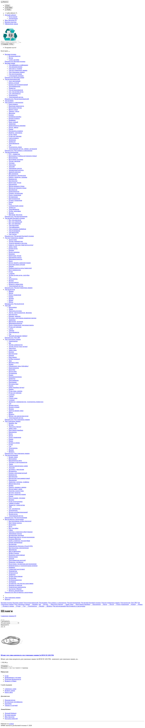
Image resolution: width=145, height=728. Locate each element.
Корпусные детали (15, 182)
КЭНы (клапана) (14, 359)
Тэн (10, 145)
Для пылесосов (10, 289)
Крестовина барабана (16, 430)
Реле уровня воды (15, 270)
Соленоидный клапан (16, 206)
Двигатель (12, 165)
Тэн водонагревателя (16, 90)
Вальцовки (12, 524)
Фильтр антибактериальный (18, 512)
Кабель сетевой (14, 83)
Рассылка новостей (11, 718)
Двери (11, 309)
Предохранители (14, 198)
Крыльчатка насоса (15, 257)
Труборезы (12, 581)
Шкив (11, 412)
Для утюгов (13, 234)
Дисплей (12, 166)
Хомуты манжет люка (16, 410)
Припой (11, 558)
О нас (7, 676)
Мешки (11, 291)
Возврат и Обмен (10, 681)
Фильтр (11, 213)
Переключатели (14, 191)
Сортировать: (5, 621)
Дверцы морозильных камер (18, 466)
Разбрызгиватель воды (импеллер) (20, 268)
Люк (10, 361)
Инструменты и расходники (14, 519)
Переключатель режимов (17, 125)
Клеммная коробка (15, 116)
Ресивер (11, 500)
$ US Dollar (9, 7)
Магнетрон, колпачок (16, 321)
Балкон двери (13, 457)
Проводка (12, 378)
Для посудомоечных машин (18, 70)
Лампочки (12, 124)
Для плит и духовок (15, 68)
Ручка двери (13, 134)
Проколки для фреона (16, 562)
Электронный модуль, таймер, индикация (23, 149)
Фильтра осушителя (15, 585)
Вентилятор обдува (15, 108)
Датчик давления (14, 161)
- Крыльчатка (96, 604)
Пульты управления (15, 200)
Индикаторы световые (16, 535)
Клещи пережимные (15, 542)
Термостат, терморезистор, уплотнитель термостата (26, 402)
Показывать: (5, 625)
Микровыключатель (15, 259)
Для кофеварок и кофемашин (18, 65)
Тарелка (11, 330)
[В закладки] (9, 666)
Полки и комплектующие (17, 494)
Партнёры (8, 703)
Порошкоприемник (15, 377)
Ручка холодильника (15, 501)
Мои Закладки (9, 717)
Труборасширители (15, 580)
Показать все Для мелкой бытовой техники (19, 236)
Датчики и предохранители (18, 462)
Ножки (11, 364)
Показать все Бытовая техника (15, 61)
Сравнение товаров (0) (8, 616)
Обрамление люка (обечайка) (18, 366)
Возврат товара (10, 690)
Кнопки (11, 250)
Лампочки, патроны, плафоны (19, 482)
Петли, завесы (13, 127)
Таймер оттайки (14, 503)
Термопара (12, 140)
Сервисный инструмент (17, 569)
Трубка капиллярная (15, 576)
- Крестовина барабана (82, 604)
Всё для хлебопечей (15, 222)
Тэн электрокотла (15, 93)
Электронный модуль (16, 97)
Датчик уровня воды (16, 345)
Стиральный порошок (16, 76)
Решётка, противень (15, 133)
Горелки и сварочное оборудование (21, 532)
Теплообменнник (14, 86)
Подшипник (13, 373)
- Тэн (23, 606)
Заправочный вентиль (16, 170)
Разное (11, 129)
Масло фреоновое (15, 551)
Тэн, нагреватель (14, 508)
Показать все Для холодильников (16, 517)
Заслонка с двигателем (16, 469)
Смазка (11, 396)
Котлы (11, 58)
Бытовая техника (10, 54)
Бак (10, 343)
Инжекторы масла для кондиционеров (22, 537)
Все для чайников (15, 223)
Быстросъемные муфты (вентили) (20, 521)
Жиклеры (12, 113)
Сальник (11, 273)
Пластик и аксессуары (16, 491)
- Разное (132, 604)
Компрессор (13, 179)
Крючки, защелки (15, 316)
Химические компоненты (17, 587)
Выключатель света (15, 460)
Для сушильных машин (13, 421)
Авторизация (13, 18)
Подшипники (13, 197)
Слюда (11, 329)
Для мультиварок (14, 231)
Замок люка (13, 350)
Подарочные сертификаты (13, 702)
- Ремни (139, 604)
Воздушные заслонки (16, 159)
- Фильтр (40, 606)
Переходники (13, 557)
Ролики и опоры (14, 443)
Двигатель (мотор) (15, 426)
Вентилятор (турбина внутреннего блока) (23, 156)
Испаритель (13, 471)
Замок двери (13, 247)
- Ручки (17, 606)
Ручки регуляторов (15, 136)
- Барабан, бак (35, 604)
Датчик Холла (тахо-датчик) (18, 346)
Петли (11, 435)
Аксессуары (13, 239)
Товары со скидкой (11, 705)
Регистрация (13, 17)
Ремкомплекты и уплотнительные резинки (23, 565)
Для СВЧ (8, 305)
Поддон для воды (14, 492)
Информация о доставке (13, 677)
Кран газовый (13, 122)
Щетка (11, 302)
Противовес (13, 382)
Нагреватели (13, 190)
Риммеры (12, 567)
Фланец (11, 409)
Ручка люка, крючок (15, 391)
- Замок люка (68, 604)
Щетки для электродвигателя (18, 416)
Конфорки (12, 120)
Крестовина (13, 357)
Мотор (11, 293)
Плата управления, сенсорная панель (21, 325)
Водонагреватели (14, 56)
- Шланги (48, 606)
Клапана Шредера (15, 539)
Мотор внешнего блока (16, 186)
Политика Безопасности (13, 679)
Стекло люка (13, 398)
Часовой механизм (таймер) (18, 336)
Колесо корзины (14, 252)
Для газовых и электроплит (14, 102)
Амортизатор (13, 341)
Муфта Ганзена (14, 553)
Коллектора (12, 544)
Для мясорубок (14, 232)
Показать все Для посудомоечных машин (18, 288)
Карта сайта (9, 692)
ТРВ (10, 507)
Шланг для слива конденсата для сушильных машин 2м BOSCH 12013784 (27, 655)
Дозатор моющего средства (18, 243)
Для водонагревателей (12, 79)
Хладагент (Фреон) (15, 589)
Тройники (12, 574)
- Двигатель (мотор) (56, 604)
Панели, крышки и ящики (17, 487)
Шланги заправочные (16, 590)
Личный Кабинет (10, 713)
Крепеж (11, 355)
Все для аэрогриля (15, 220)
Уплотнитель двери (15, 147)
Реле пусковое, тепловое (17, 498)
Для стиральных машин (17, 72)
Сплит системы (14, 59)
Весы (10, 526)
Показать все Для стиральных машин (17, 419)
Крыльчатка (13, 432)
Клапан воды (13, 248)
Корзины (12, 254)
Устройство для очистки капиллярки (21, 583)
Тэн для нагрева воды (16, 92)
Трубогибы (12, 578)
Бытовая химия (10, 63)
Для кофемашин (14, 227)
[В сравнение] (11, 666)
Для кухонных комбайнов (17, 229)
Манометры (13, 549)
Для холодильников (15, 74)
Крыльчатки (13, 184)
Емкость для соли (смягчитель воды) (21, 245)
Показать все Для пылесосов (14, 304)
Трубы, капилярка (15, 211)
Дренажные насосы (15, 168)
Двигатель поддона (15, 311)
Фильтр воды (13, 514)
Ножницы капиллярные (17, 555)
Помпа (11, 375)
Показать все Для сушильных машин (17, 453)
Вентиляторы (13, 157)
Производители (10, 700)
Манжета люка (14, 362)
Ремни (11, 441)
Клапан (11, 115)
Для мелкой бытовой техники (15, 218)
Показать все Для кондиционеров (16, 216)
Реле (10, 204)
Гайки (11, 530)
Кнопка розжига (14, 118)
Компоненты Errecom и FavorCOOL (21, 546)
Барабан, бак (13, 423)
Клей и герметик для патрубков (19, 541)
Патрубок (12, 369)
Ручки (11, 271)
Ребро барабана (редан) (16, 387)
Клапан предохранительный (18, 84)
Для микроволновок (15, 67)
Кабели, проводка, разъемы (18, 177)
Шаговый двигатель (15, 214)
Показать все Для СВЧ (12, 337)
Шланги (11, 414)
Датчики (11, 163)
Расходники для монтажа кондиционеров (22, 564)
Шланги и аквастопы (16, 284)
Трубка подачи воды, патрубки (19, 275)
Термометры (13, 571)
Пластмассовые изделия (17, 264)
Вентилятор (13, 307)
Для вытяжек (9, 100)
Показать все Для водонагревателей (17, 99)
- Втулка (44, 604)
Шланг (11, 300)
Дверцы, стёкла (14, 111)
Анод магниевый (14, 81)
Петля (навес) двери (15, 489)
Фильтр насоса (14, 282)
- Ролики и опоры (7, 606)
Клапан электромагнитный (18, 473)
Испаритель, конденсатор (17, 175)
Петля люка (13, 371)
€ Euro (7, 5)
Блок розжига (13, 104)
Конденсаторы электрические (19, 548)
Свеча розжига (14, 138)
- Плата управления (121, 604)
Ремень (11, 389)
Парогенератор (14, 368)
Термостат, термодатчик (17, 505)
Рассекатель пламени (16, 131)
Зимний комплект (15, 172)
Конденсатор (13, 181)
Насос (11, 261)
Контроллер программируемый (19, 478)
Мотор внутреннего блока (17, 188)
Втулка (11, 425)
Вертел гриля (13, 109)
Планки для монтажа (16, 193)
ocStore (11, 724)
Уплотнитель (13, 95)
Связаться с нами (10, 689)
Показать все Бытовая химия (14, 77)
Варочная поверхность (16, 106)
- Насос (104, 604)
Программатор (14, 380)
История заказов (10, 715)
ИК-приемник (13, 174)
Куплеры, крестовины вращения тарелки (22, 318)
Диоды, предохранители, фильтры (20, 312)
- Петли (111, 604)
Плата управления (15, 195)
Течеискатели (13, 573)
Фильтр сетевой (14, 407)
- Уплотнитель (31, 606)
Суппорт (12, 400)
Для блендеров (14, 225)
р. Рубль (8, 9)
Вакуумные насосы (15, 523)
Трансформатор (14, 143)
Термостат (12, 88)
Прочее (11, 266)
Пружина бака (13, 384)
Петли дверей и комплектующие (20, 263)
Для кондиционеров (11, 152)
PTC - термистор (14, 154)
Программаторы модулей (17, 560)
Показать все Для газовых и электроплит (18, 150)
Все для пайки (13, 528)
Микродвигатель (14, 484)
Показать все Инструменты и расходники (19, 592)
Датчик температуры (16, 241)
